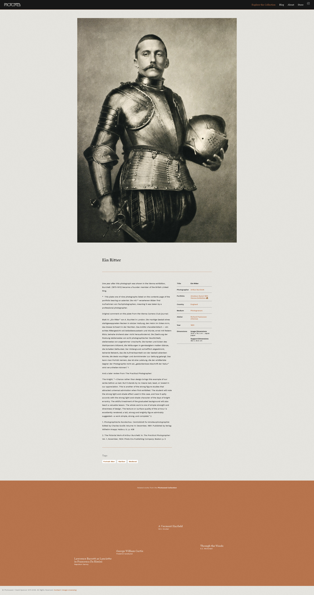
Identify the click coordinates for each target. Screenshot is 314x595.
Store (300, 4)
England (194, 304)
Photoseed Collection (167, 488)
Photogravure (197, 311)
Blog (281, 4)
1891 (192, 325)
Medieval (133, 461)
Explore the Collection (263, 4)
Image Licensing (69, 590)
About (291, 4)
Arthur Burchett (197, 290)
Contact (57, 590)
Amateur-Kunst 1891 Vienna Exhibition (199, 297)
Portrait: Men (109, 461)
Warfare (121, 461)
